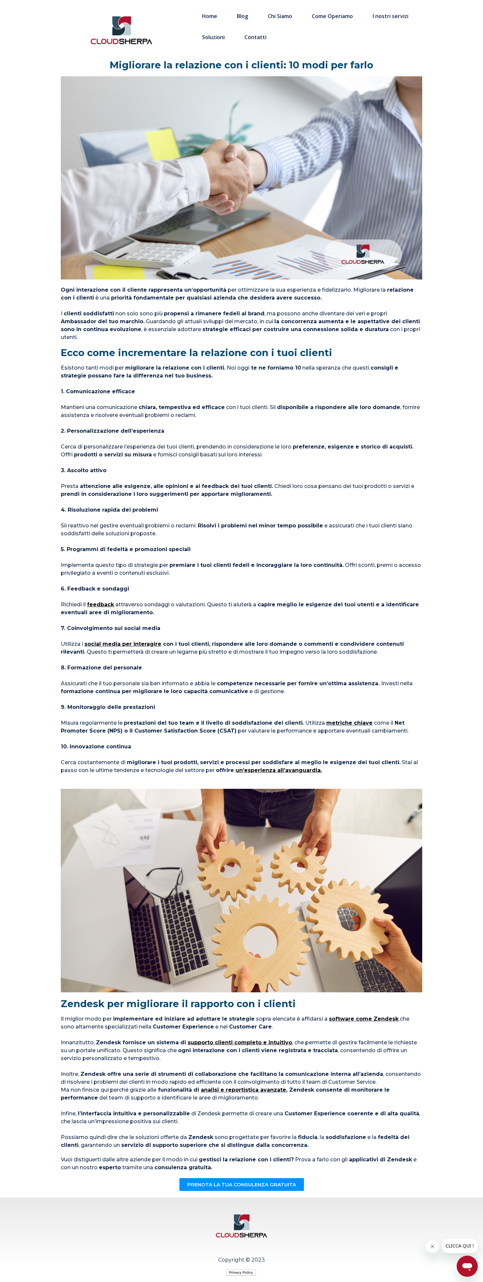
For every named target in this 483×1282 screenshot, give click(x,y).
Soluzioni (213, 37)
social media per (108, 644)
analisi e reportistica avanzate (243, 1090)
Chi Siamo (280, 16)
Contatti (255, 37)
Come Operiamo (332, 16)
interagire (147, 644)
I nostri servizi (390, 16)
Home (209, 16)
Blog (242, 16)
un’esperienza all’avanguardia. (279, 770)
